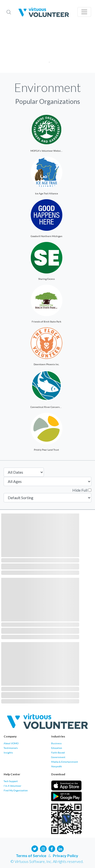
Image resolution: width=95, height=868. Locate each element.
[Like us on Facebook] (52, 848)
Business (56, 743)
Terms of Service (31, 855)
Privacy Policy (65, 855)
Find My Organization (16, 790)
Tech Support (11, 781)
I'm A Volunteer (12, 785)
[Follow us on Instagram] (43, 848)
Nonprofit (56, 766)
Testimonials (11, 747)
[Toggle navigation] (84, 12)
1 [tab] (47, 60)
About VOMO (11, 743)
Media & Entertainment (64, 761)
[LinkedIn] (60, 848)
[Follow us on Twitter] (35, 848)
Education (56, 747)
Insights (8, 752)
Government (58, 757)
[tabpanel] (47, 48)
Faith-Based (58, 752)
